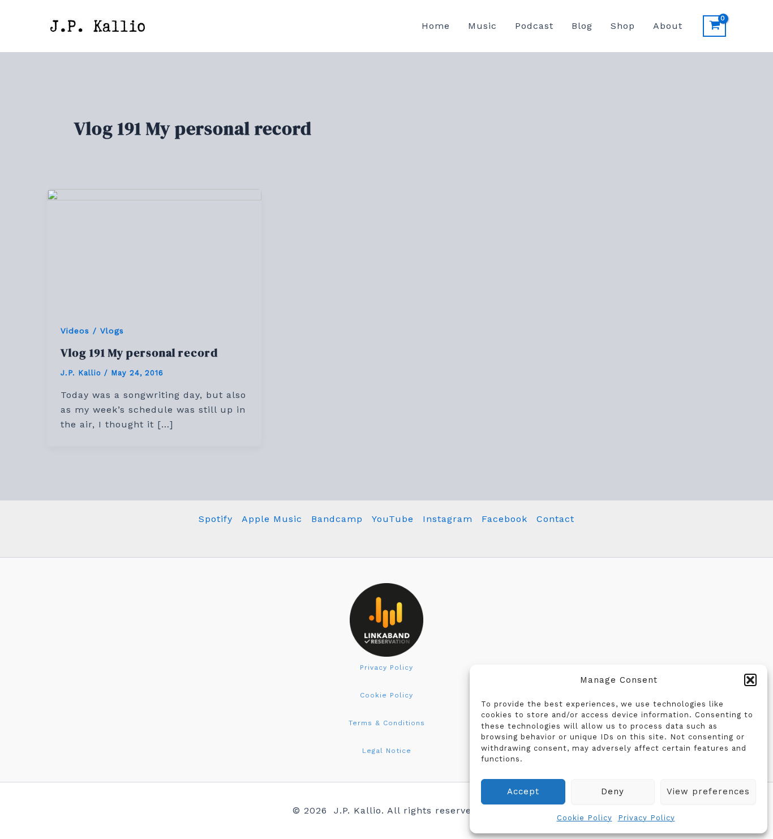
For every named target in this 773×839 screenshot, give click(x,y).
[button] (750, 680)
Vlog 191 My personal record (139, 353)
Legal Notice (386, 751)
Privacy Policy (646, 818)
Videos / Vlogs (92, 330)
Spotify (216, 518)
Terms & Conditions (387, 723)
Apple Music (272, 518)
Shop (623, 25)
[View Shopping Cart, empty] (714, 26)
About (667, 25)
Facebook (504, 518)
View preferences (708, 791)
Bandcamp (337, 518)
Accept (523, 791)
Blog (582, 25)
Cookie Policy (584, 818)
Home (436, 25)
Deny (612, 791)
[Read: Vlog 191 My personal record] (154, 248)
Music (482, 25)
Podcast (534, 25)
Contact (555, 518)
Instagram (448, 518)
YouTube (393, 518)
